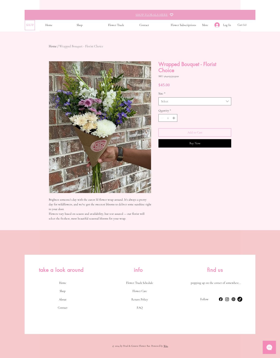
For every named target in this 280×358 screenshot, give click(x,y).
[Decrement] (161, 118)
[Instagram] (227, 299)
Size (161, 93)
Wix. (166, 345)
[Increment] (174, 118)
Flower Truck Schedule (139, 283)
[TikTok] (239, 299)
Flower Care (139, 291)
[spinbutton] (168, 118)
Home (53, 46)
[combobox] (194, 101)
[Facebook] (220, 299)
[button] (242, 24)
